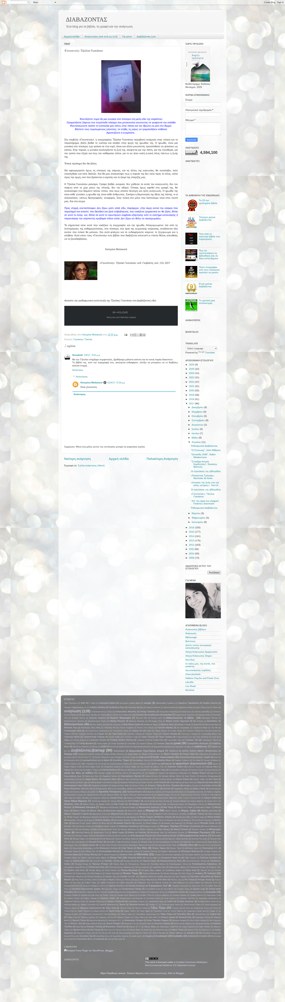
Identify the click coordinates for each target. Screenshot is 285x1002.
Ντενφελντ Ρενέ (204, 845)
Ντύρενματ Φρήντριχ (190, 851)
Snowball (77, 355)
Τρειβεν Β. (213, 911)
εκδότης (215, 754)
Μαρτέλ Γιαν (147, 814)
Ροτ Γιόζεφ (189, 880)
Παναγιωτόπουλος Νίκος (171, 861)
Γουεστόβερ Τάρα (174, 740)
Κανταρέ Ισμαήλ (104, 773)
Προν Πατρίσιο (181, 877)
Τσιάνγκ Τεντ (215, 914)
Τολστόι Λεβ (69, 911)
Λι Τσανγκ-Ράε (195, 798)
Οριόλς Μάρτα (100, 858)
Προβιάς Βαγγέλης (164, 877)
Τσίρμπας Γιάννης (106, 917)
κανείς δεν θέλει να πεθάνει (78, 773)
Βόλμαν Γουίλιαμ (184, 724)
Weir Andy (118, 939)
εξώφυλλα (143, 757)
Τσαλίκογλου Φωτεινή (90, 914)
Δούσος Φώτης (94, 754)
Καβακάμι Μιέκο (211, 767)
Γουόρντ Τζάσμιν (146, 743)
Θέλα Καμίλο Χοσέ (92, 767)
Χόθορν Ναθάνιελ (176, 933)
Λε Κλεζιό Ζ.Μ (198, 795)
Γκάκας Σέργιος (161, 731)
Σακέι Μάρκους (179, 883)
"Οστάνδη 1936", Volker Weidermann (203, 455)
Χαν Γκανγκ (95, 930)
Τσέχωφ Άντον (200, 914)
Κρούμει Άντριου (134, 792)
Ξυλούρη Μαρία (71, 854)
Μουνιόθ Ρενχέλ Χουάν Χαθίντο (85, 823)
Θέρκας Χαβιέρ (130, 767)
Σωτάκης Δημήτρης (185, 901)
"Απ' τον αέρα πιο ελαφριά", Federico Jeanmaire (205, 502)
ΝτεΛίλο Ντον (187, 845)
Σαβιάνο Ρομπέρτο (107, 883)
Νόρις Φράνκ (213, 842)
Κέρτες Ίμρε (82, 782)
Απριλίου (197, 442)
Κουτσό (166, 788)
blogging (149, 936)
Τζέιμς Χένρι (110, 908)
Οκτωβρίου (198, 416)
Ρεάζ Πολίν (79, 880)
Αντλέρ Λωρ (186, 712)
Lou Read (190, 686)
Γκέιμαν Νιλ (102, 734)
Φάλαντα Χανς (185, 917)
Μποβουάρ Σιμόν (157, 832)
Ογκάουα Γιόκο (126, 854)
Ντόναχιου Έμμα (71, 851)
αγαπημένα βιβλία (107, 703)
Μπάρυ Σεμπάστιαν (192, 826)
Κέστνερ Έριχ (111, 782)
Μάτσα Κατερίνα (214, 814)
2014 (192, 536)
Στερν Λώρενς (170, 898)
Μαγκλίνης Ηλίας (71, 804)
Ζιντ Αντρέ (102, 764)
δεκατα (113, 747)
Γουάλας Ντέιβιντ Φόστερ (121, 740)
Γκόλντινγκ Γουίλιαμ (189, 734)
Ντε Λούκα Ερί (119, 845)
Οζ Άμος (158, 855)
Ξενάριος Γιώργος (211, 851)
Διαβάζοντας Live (146, 36)
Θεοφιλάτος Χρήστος (112, 767)
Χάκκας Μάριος (150, 927)
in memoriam (81, 939)
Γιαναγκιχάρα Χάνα (72, 731)
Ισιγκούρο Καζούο (176, 767)
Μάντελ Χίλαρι (79, 811)
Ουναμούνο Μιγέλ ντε (171, 858)
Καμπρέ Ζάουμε (197, 770)
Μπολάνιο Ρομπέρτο (199, 832)
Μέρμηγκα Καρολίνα (91, 817)
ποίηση (199, 873)
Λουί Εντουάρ (149, 801)
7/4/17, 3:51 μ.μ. (92, 355)
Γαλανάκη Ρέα (110, 728)
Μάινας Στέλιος (89, 804)
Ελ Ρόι (77, 757)
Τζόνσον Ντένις (141, 908)
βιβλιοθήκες (212, 721)
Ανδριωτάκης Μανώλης (125, 711)
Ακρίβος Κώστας (210, 703)
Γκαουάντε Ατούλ (211, 731)
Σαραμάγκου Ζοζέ (158, 885)
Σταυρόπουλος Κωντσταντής (131, 898)
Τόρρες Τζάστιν (130, 911)
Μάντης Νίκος (96, 811)
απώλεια (167, 714)
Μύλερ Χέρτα (130, 839)
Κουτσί (141, 788)
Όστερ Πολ (116, 857)
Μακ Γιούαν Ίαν (121, 804)
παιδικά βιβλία (79, 861)
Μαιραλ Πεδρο (104, 804)
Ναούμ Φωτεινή (181, 839)
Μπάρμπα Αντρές (150, 826)
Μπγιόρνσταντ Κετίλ (109, 829)
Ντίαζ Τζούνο (127, 848)
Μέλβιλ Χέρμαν (73, 817)
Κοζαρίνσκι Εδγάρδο (100, 785)
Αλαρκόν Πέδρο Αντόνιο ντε (75, 707)
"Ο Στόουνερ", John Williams (206, 450)
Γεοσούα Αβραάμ (165, 727)
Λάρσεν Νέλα (128, 795)
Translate (210, 352)
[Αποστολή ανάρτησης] (125, 334)
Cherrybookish (193, 674)
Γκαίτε (148, 731)
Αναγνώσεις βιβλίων (195, 629)
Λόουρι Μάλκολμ (117, 801)
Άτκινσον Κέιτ (141, 718)
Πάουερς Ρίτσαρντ (100, 864)
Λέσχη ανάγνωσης (144, 798)
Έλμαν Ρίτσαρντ (115, 757)
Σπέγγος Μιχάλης (162, 895)
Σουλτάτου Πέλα (144, 895)
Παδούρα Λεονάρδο (209, 858)
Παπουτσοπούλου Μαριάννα (119, 867)
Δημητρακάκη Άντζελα (142, 747)
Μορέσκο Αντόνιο (174, 820)
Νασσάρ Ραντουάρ (199, 839)
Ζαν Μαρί (196, 760)
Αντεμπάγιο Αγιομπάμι (168, 712)
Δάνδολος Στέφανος (81, 747)
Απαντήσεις (82, 376)
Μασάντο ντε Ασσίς (178, 814)
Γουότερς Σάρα (163, 743)
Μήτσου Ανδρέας (164, 817)
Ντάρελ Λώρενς (88, 845)
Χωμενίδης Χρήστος (120, 936)
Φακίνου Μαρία (168, 917)
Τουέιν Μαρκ (145, 911)
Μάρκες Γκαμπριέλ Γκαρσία (76, 814)
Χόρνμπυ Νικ (193, 933)
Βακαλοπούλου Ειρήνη (97, 721)
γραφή (177, 743)
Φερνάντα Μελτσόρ (97, 920)
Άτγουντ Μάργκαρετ (120, 718)
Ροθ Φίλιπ (162, 880)
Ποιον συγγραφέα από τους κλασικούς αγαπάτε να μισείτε (209, 270)
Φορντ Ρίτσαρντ (114, 923)
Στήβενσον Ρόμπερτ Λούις (74, 901)
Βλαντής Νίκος (167, 724)
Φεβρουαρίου (199, 518)
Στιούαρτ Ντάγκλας (96, 901)
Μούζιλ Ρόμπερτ (204, 820)
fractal (69, 939)
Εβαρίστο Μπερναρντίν (151, 754)
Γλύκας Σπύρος (79, 740)
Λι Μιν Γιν (181, 798)
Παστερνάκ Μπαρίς (198, 867)
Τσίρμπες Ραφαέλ (124, 917)
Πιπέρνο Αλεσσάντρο (151, 873)
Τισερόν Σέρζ (177, 908)
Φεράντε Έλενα (79, 920)
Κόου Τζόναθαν (173, 785)
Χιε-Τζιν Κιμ (100, 933)
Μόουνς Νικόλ (158, 820)
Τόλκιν (215, 908)
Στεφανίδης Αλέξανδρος (208, 898)
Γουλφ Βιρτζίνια (86, 743)
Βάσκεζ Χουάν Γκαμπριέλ (177, 721)
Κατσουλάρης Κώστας (73, 779)
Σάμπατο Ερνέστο (117, 886)
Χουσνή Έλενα (70, 936)
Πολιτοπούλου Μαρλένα (74, 877)
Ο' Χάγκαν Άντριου (108, 855)
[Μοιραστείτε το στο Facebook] (141, 335)
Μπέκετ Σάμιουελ (147, 829)
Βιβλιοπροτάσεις (74, 724)
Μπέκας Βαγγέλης (128, 829)
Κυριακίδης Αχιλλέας (195, 792)
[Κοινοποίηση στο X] (138, 335)
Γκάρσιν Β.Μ (69, 734)
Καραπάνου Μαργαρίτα (178, 773)
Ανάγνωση (190, 633)
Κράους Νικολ (199, 788)
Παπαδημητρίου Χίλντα (178, 864)
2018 (192, 399)
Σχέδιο (170, 901)
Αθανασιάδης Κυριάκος (165, 703)
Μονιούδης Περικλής (122, 820)
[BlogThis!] (134, 335)
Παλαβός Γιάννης (112, 861)
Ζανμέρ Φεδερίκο (211, 760)
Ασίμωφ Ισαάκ (204, 715)
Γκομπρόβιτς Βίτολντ (209, 734)
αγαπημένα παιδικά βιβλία (129, 703)
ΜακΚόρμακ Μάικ (159, 804)
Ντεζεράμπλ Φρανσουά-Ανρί (139, 845)
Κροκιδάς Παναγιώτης (110, 791)
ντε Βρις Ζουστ (104, 845)
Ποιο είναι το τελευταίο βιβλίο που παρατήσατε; (209, 236)
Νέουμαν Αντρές (96, 842)
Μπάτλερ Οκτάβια (89, 829)
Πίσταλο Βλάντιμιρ (170, 873)
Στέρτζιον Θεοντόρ (187, 898)
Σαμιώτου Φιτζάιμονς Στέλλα (94, 886)
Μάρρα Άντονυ (117, 814)
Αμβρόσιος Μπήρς (185, 707)
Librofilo (189, 682)
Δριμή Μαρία (133, 754)
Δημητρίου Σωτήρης (183, 747)
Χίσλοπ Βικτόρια (158, 933)
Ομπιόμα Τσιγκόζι (211, 855)
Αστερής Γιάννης (78, 718)
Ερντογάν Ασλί (73, 760)
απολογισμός (138, 715)
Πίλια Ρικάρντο (96, 873)
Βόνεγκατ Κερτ (70, 727)
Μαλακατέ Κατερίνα (85, 807)
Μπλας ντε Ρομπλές (137, 832)
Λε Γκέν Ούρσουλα (181, 795)
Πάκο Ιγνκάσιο (95, 861)
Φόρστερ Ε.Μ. (130, 924)
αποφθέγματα (153, 715)
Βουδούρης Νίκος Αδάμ (90, 728)
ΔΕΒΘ (104, 746)
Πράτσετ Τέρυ (110, 877)
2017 (192, 403)
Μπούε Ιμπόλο (121, 836)
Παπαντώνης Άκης (96, 867)
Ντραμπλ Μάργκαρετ (169, 851)
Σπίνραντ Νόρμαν (179, 895)
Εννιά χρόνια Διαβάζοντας (205, 285)
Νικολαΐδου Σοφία (114, 842)
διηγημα (68, 754)
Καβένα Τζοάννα (92, 770)
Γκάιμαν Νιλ (137, 731)
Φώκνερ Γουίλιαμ (94, 926)
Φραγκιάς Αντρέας (202, 924)
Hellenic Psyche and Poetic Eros (202, 678)
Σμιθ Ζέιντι (95, 895)
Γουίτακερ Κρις (70, 743)
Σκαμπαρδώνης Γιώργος (136, 892)
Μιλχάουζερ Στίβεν (183, 817)
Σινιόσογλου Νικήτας (85, 892)
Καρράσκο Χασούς (109, 776)
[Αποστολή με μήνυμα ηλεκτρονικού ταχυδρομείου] (131, 335)
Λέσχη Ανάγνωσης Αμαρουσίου (201, 652)
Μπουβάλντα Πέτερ (104, 836)
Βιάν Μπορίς (198, 721)
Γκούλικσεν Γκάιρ (131, 737)
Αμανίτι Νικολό (169, 707)
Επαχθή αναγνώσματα (162, 757)
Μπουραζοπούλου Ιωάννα (193, 835)
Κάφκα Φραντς (92, 779)
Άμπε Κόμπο (201, 707)
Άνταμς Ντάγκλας (148, 711)
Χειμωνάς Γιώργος (84, 933)
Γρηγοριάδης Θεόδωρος (198, 743)
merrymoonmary (158, 973)
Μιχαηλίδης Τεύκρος (75, 820)
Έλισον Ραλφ (100, 757)
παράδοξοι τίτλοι (159, 867)
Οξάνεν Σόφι (86, 858)
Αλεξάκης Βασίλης (98, 707)
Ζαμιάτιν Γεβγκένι (182, 760)
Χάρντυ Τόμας (177, 930)
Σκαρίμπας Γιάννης (176, 892)
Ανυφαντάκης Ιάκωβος (88, 715)
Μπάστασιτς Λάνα (71, 829)
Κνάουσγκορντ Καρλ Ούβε (76, 785)
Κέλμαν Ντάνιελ (183, 779)
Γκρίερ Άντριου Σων (184, 737)
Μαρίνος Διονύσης (209, 811)
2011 (192, 549)
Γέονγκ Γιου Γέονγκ (145, 728)
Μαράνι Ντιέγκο (171, 811)
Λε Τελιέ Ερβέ (212, 795)
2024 (192, 373)
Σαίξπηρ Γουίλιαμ (162, 883)
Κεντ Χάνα (213, 779)
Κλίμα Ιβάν (213, 782)
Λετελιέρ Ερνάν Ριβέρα (165, 798)
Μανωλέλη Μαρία (135, 811)
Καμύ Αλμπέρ (212, 770)
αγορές (147, 703)
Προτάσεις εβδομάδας (200, 876)
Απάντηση (77, 370)
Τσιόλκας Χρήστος (87, 917)
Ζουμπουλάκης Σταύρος (119, 764)
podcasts (100, 939)
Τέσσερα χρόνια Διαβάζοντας (207, 218)
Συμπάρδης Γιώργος (136, 901)
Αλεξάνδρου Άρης (117, 707)
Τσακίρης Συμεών (71, 914)
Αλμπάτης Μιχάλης (135, 707)
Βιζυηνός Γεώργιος (112, 724)
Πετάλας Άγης (81, 873)
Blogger (180, 973)
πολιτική (211, 873)
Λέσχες (130, 798)
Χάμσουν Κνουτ (80, 930)
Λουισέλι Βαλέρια (180, 801)
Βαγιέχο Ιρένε (156, 718)
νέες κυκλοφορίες (78, 842)
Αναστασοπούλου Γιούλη (102, 712)
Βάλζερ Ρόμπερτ (118, 721)
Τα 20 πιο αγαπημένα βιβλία (208, 201)
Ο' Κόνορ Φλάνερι (90, 854)
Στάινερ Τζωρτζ (73, 898)
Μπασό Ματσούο (211, 826)
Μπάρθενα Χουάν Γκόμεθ (105, 826)
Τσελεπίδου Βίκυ (183, 914)
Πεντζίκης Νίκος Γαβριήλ (151, 870)
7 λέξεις (92, 703)
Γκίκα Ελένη (117, 734)
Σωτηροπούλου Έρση (207, 901)
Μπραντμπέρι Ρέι (95, 839)
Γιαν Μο (214, 728)
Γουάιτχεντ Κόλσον (97, 740)
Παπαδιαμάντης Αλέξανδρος (205, 864)
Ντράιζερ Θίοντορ (150, 851)
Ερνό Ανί (217, 757)
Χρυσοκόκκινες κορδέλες (198, 670)
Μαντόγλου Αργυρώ (115, 811)
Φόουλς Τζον (76, 923)
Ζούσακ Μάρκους (140, 764)
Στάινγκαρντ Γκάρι (213, 895)
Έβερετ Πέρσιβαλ (171, 754)
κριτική (92, 792)
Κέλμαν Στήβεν (199, 779)
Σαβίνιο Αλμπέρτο (126, 883)
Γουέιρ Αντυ (158, 740)
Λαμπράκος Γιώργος (75, 795)
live (91, 939)
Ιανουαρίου (198, 522)
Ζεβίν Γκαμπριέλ (87, 764)
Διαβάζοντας (200, 746)
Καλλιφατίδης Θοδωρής (178, 770)
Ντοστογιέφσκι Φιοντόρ (109, 851)
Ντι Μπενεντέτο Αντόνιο (106, 848)
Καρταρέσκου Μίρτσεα (131, 776)
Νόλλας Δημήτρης (163, 842)
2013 (192, 540)
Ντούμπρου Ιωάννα (132, 851)
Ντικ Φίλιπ (142, 848)
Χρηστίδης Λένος (102, 936)
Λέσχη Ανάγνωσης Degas (198, 656)
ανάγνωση (72, 711)
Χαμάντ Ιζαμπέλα (189, 927)
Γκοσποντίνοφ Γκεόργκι (94, 737)
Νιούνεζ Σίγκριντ (130, 842)
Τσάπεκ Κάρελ (126, 914)
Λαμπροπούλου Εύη (95, 795)
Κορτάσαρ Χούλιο (210, 785)
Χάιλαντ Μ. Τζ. (135, 927)
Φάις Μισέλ (153, 917)
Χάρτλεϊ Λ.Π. (206, 930)
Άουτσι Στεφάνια (122, 715)
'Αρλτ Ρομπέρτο (70, 703)
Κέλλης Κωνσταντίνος (141, 779)
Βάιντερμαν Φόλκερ (210, 718)
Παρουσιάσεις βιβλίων (178, 867)
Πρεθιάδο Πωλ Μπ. (128, 877)
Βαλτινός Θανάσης (136, 721)
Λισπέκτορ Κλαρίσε (99, 801)
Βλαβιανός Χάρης (151, 724)
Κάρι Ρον (214, 773)
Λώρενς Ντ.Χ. (212, 801)
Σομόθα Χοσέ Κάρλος (126, 895)
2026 (192, 364)
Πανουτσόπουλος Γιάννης (196, 861)
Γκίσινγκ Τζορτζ (151, 734)
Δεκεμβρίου (198, 407)
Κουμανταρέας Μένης (104, 789)
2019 (192, 395)
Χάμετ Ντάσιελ (204, 927)
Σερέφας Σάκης (183, 889)
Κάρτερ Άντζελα (151, 776)
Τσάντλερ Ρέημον (110, 914)
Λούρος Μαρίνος (196, 801)
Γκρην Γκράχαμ (165, 737)
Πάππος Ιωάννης (142, 867)
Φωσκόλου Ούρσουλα (116, 926)
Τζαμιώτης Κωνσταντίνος (91, 908)
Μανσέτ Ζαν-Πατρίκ (185, 807)
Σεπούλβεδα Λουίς (152, 889)
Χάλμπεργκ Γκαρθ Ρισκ (169, 927)
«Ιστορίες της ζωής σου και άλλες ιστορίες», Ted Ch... (205, 483)
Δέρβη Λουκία (124, 747)
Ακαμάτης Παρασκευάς (188, 703)
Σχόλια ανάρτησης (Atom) (91, 465)
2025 (192, 369)
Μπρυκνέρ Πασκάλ (114, 839)
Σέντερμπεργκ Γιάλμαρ (132, 889)
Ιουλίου (196, 429)
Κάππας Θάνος (121, 773)
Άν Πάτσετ (214, 707)
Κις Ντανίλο (161, 782)
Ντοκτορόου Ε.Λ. (210, 848)
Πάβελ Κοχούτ (190, 858)
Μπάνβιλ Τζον (70, 826)
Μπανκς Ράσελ (85, 826)
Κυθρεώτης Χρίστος (154, 792)
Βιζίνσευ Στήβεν (96, 724)
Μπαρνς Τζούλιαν (169, 826)
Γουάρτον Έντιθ (143, 740)
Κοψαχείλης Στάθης (181, 789)
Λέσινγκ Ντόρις (116, 798)
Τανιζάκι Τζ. (153, 905)
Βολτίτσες (190, 641)
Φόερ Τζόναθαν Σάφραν (157, 920)
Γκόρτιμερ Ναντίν (72, 737)
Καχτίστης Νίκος (109, 779)
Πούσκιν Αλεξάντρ (94, 877)
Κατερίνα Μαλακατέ (91, 382)
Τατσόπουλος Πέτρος (192, 905)
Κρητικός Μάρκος (80, 792)
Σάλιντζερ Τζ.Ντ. (211, 883)
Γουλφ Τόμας (102, 743)
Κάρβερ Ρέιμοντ (199, 773)
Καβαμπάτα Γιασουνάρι (73, 770)
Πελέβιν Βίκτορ (95, 870)
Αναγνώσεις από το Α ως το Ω (101, 36)
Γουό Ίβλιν (131, 743)
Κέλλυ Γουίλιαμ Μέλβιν (163, 779)
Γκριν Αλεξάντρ (202, 737)
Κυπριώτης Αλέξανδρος (174, 792)
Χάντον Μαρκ (135, 930)
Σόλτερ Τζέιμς (108, 895)
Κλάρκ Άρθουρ (175, 782)
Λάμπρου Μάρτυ (112, 795)
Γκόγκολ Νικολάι (169, 734)
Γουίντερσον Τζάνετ (210, 740)
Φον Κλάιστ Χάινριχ (198, 920)
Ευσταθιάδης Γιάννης (141, 760)
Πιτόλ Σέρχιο (186, 873)
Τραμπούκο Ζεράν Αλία (196, 911)
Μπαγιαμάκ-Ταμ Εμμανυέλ (172, 823)
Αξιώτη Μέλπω (107, 715)
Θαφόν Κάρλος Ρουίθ (72, 767)
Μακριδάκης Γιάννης (196, 804)
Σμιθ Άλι (84, 895)
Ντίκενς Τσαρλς (159, 848)
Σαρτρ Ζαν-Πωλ (198, 886)
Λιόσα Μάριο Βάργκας (75, 801)
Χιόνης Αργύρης (125, 933)
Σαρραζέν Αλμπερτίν (180, 886)
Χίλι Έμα (111, 933)
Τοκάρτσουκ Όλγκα (201, 908)
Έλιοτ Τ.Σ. (87, 757)
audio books (137, 936)
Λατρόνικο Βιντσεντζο (145, 795)
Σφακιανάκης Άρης (156, 901)
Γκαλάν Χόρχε (176, 731)
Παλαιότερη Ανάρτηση (162, 459)
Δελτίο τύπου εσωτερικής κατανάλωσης (198, 646)
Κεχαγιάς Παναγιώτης (129, 782)
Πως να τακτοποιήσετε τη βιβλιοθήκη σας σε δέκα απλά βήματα (208, 254)
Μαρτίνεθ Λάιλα (161, 814)
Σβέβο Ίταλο (213, 886)
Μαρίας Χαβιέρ (188, 810)
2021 (192, 386)
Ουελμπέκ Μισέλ (134, 858)
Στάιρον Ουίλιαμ (90, 898)
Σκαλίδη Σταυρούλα (115, 892)
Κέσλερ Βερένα (97, 782)
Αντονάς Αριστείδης (202, 712)
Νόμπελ (176, 842)
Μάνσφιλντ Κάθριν (203, 807)
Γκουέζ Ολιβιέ (114, 737)
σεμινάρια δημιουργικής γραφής (86, 889)
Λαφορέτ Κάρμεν (163, 795)
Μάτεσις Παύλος (197, 814)
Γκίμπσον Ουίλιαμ (134, 734)
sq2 (109, 939)
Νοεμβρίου (197, 412)
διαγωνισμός (119, 751)
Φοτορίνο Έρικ (145, 924)
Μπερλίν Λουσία (198, 829)
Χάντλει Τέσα (121, 930)
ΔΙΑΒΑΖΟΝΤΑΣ (86, 19)
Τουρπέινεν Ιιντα (160, 911)
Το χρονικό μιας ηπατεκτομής (207, 301)
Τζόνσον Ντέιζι (125, 908)
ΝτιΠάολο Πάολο (192, 848)
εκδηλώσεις (203, 754)
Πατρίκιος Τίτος (215, 867)
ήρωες (215, 764)
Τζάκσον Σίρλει (70, 908)
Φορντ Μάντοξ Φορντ (94, 924)
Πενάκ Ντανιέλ (111, 870)
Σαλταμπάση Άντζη (71, 886)
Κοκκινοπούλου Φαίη (120, 785)
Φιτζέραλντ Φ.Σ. (115, 920)
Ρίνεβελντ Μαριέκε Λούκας (110, 880)
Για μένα (127, 36)
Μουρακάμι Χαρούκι (122, 823)
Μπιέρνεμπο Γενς (101, 832)
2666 (83, 703)
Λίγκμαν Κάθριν (211, 798)
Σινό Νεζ (100, 892)
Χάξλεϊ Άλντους (162, 930)
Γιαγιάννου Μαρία (200, 728)
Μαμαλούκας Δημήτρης (149, 807)
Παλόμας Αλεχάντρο (131, 861)
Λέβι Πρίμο (68, 798)
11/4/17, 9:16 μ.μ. (116, 382)
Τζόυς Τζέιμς (158, 907)
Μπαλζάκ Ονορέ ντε (209, 823)
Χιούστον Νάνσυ (142, 933)
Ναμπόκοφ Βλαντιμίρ (163, 839)
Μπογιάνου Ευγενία (176, 832)
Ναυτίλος (190, 660)
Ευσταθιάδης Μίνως (162, 760)
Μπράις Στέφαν (79, 839)
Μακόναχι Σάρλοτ (177, 804)
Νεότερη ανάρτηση (77, 459)
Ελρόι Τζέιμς (130, 757)
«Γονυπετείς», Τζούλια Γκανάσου (202, 495)
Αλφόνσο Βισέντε (153, 707)
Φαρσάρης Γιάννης (203, 917)
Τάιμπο (122, 904)
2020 (192, 390)
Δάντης (95, 747)
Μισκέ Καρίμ (199, 817)
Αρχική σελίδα (71, 36)
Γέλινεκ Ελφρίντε (126, 728)
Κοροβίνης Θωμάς (190, 785)
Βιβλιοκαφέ (191, 637)
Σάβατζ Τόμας (90, 883)
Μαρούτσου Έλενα (99, 814)
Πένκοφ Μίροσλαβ (129, 870)
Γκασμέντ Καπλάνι (86, 734)
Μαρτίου (196, 513)
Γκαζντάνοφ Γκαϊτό (120, 731)
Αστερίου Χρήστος (97, 718)
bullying (191, 936)
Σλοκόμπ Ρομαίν (71, 895)
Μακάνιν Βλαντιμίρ (140, 804)
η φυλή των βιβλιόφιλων (161, 764)
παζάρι (66, 861)
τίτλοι (188, 908)
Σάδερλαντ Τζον (144, 883)
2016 (192, 527)
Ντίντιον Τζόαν (175, 848)
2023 (192, 377)
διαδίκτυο (173, 751)
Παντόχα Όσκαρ (81, 864)
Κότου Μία (88, 789)
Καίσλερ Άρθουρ (109, 770)
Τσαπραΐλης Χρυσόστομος (146, 914)
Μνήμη (89, 820)
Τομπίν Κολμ (114, 911)
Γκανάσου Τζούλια (82, 339)
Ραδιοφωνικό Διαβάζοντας (204, 446)
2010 (192, 553)
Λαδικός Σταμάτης (214, 792)
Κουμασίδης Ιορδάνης (125, 789)
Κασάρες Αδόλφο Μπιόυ (171, 776)
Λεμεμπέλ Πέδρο (99, 798)
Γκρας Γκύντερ (148, 737)
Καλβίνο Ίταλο (159, 770)
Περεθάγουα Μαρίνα (173, 870)
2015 (192, 532)
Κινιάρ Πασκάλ (147, 782)
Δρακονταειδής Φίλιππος (114, 754)
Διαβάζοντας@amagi (88, 750)
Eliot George (216, 936)
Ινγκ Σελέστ (145, 767)
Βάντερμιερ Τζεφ (155, 721)
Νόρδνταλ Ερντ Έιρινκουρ (193, 842)
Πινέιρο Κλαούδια (112, 873)
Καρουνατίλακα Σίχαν (72, 776)
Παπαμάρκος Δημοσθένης (74, 867)
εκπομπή (68, 757)
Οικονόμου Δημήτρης (172, 855)
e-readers (203, 936)
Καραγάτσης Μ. (138, 773)
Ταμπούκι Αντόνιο (137, 904)
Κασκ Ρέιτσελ (190, 776)
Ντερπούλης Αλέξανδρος (83, 848)
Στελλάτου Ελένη (153, 898)
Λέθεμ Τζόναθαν (82, 798)
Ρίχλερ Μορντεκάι (147, 880)
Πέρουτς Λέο (205, 870)
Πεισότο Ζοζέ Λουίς (76, 870)
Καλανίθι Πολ (144, 770)
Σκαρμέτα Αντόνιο (196, 892)
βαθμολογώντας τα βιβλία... (180, 718)
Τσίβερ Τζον (72, 917)
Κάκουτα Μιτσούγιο (128, 770)
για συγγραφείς (183, 728)
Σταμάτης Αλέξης (107, 898)
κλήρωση (201, 782)
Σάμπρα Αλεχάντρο (136, 886)
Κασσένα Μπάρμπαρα (209, 776)
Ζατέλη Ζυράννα (71, 764)
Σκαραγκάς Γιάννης (157, 892)
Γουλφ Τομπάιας (117, 743)
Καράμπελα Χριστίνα (156, 773)
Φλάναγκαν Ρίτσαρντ (134, 920)
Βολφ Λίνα (198, 724)
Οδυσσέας (142, 854)
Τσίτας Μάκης (139, 917)
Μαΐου (195, 437)
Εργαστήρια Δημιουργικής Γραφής (195, 757)
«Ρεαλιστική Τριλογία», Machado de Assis (203, 476)
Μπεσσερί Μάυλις (83, 832)
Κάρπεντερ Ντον (91, 776)
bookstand (161, 936)
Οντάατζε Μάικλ (70, 858)
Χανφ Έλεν (148, 930)
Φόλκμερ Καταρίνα (179, 920)
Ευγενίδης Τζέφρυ (121, 760)
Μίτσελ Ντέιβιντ (214, 817)
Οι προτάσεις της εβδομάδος (206, 489)
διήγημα (81, 754)
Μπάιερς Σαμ (191, 823)
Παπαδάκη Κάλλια (157, 864)
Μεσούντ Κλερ (108, 817)
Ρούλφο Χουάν (204, 880)
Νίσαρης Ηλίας (146, 842)
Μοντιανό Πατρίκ (141, 820)
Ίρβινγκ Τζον (158, 767)
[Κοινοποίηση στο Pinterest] (144, 335)
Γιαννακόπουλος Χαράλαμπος (97, 731)
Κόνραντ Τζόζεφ (155, 785)
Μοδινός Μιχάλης (103, 820)
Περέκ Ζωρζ (191, 870)
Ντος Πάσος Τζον (88, 851)
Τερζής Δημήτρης (211, 905)
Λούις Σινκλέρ (164, 801)
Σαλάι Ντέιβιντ (194, 883)
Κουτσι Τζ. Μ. (153, 788)
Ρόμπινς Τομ (176, 880)
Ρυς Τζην (77, 883)
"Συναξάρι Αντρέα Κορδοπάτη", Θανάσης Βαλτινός (204, 464)
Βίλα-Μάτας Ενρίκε (132, 724)
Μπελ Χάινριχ (164, 829)
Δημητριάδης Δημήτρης (163, 747)
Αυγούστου (198, 425)
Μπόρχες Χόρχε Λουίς (84, 836)
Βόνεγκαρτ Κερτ (211, 724)
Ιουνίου (196, 433)
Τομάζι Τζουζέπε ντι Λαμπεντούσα (91, 911)
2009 (192, 558)
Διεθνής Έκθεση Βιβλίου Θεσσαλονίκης (200, 751)
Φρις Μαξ (80, 927)
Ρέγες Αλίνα (92, 880)
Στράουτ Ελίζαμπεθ (116, 901)
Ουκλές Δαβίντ (152, 858)
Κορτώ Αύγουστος (72, 788)
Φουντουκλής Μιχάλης (183, 924)
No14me (189, 690)
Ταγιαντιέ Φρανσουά (107, 905)
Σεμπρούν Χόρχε (111, 889)
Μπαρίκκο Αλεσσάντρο (129, 826)
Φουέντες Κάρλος (162, 923)
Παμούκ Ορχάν (149, 861)
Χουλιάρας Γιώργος (210, 933)
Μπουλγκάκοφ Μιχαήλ (166, 835)
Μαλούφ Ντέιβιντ (129, 807)
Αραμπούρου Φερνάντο (185, 715)
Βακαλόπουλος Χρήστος (74, 721)
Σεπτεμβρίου (199, 420)
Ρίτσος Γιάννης (131, 880)
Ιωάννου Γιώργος (194, 767)
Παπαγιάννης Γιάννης (137, 864)
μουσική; (138, 823)
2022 (192, 382)
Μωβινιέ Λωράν (145, 839)
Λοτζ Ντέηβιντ (134, 801)
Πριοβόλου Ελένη (146, 877)
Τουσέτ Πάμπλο (176, 911)
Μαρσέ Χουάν (133, 814)
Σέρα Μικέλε (169, 889)
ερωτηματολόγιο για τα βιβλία (96, 760)
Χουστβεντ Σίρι (86, 936)
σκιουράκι (211, 892)
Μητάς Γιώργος (147, 817)
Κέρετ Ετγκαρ (69, 782)
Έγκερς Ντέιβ (189, 754)
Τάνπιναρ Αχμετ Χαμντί (171, 905)
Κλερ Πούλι (189, 782)
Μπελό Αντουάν (181, 829)
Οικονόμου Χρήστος (193, 855)
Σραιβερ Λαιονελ (196, 895)
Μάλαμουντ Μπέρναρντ (109, 807)
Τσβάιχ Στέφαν (166, 914)
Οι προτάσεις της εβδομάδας (206, 471)
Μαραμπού (152, 810)
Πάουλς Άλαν (118, 864)
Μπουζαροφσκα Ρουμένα (142, 835)
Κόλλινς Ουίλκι (138, 785)
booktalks (178, 936)
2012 (192, 545)
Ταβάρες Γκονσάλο (88, 905)
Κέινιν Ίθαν (124, 779)
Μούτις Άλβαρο (152, 823)
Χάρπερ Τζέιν (192, 930)
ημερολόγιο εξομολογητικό (191, 763)
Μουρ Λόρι (105, 823)
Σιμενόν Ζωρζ (199, 889)
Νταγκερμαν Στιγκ (71, 845)
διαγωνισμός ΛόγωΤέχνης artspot (146, 751)
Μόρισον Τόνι (189, 820)
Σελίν (66, 889)
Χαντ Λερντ (108, 930)
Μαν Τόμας (168, 807)
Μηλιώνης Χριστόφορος (126, 817)
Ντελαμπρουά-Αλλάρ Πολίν (165, 845)
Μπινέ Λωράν (118, 832)
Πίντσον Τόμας (130, 873)
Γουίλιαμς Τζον (191, 740)
